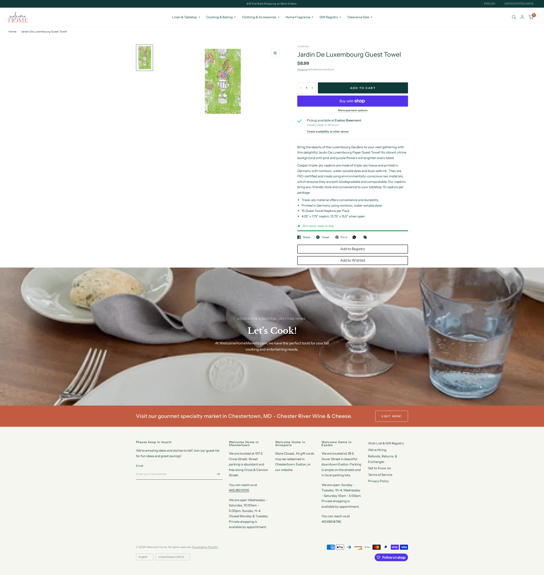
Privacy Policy (378, 481)
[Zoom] (275, 53)
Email (139, 465)
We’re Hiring (377, 450)
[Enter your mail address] (218, 474)
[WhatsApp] (355, 237)
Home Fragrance (298, 17)
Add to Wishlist (352, 260)
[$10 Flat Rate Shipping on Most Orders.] (272, 4)
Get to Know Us (379, 468)
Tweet (325, 237)
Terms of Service (380, 475)
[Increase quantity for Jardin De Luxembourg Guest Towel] (312, 88)
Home (12, 31)
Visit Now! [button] (391, 416)
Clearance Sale (358, 17)
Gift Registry (329, 17)
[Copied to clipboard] (366, 237)
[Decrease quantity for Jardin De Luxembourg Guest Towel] (301, 88)
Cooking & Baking (219, 17)
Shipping (302, 69)
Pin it (344, 237)
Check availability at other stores (327, 131)
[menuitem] (186, 17)
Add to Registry (352, 249)
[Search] (514, 17)
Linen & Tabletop (184, 17)
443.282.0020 (239, 490)
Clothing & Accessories (259, 17)
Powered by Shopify (205, 547)
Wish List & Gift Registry (386, 443)
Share (306, 237)
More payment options (352, 110)
